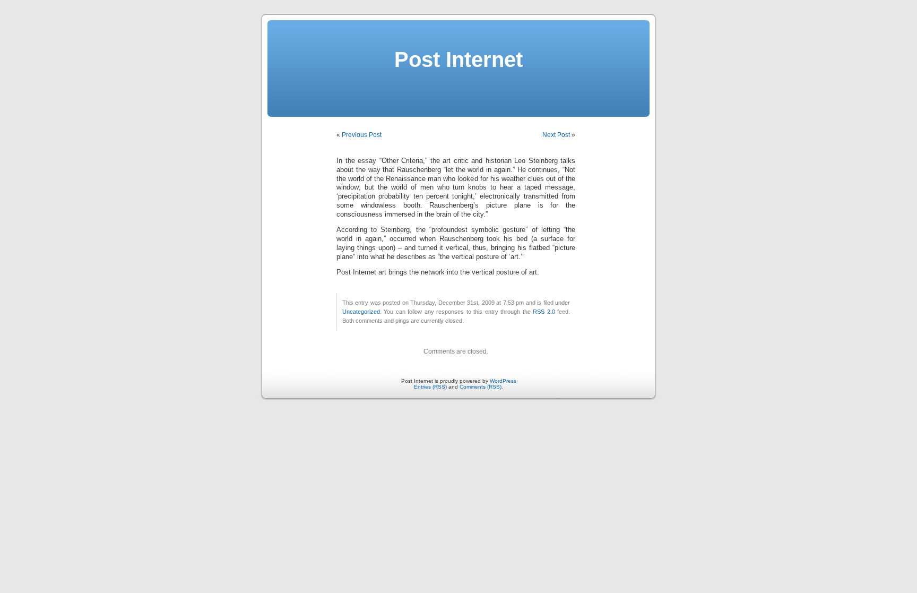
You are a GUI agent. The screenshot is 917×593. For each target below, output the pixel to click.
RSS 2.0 (544, 311)
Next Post (556, 135)
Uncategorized (361, 311)
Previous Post (362, 135)
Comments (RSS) (480, 387)
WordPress (503, 381)
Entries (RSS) (430, 387)
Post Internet (458, 59)
